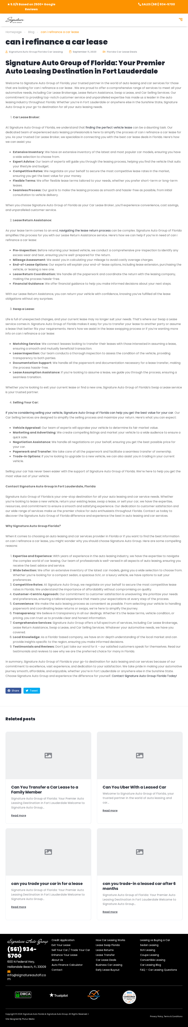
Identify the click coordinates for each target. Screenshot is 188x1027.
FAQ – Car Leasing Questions (158, 970)
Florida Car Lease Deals (122, 52)
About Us (57, 960)
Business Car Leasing (109, 965)
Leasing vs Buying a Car (155, 940)
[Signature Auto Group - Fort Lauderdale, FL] (15, 20)
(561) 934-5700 (22, 952)
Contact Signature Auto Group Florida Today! (144, 676)
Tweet (33, 690)
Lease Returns (105, 950)
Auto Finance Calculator (67, 965)
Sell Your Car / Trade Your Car (71, 950)
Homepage (14, 32)
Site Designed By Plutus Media (20, 1019)
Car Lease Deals (106, 960)
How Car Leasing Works (110, 940)
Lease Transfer (105, 955)
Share (15, 690)
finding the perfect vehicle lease (109, 127)
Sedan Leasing (149, 945)
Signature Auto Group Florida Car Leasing (35, 52)
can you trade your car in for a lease (47, 883)
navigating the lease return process (85, 230)
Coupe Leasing (149, 955)
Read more (18, 815)
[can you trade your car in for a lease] (48, 852)
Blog (31, 32)
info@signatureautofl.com (26, 977)
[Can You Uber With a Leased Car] (139, 755)
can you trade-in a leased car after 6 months (139, 886)
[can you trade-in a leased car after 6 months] (139, 852)
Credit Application (63, 940)
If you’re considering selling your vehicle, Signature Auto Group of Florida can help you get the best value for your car (89, 413)
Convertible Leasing (152, 960)
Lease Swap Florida (108, 945)
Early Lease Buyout (108, 970)
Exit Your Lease (61, 945)
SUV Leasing (147, 950)
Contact (57, 970)
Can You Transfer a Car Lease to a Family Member (44, 790)
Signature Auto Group (57, 1014)
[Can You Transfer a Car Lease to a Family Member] (48, 755)
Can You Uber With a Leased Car (134, 787)
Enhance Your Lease (64, 955)
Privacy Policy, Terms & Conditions (166, 1016)
